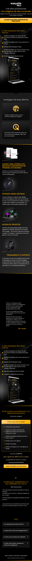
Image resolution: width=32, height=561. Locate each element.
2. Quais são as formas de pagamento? (15, 530)
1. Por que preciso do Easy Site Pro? (14, 524)
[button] (16, 524)
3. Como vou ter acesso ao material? (14, 537)
